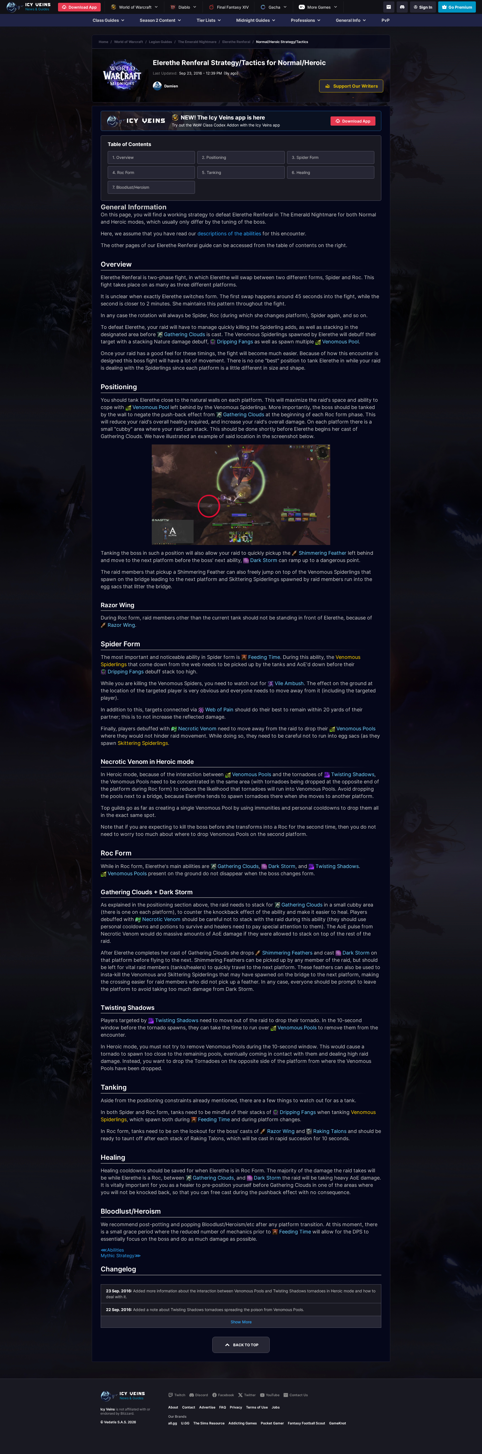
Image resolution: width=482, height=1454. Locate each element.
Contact (188, 1407)
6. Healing (301, 172)
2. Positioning (214, 157)
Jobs (276, 1407)
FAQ (222, 1407)
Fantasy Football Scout (306, 1423)
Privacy (236, 1407)
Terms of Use (257, 1407)
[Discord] (402, 7)
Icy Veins (107, 1409)
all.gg (172, 1423)
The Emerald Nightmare (197, 42)
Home (103, 42)
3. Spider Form (305, 157)
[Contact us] (388, 7)
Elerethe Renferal (236, 42)
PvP (386, 20)
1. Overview (123, 157)
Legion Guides (160, 42)
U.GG (185, 1423)
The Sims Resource (209, 1423)
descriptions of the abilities (229, 233)
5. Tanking (211, 172)
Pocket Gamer (272, 1423)
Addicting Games (242, 1423)
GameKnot (337, 1423)
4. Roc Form (123, 172)
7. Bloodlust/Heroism (130, 187)
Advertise (207, 1407)
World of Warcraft (128, 42)
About (173, 1407)
